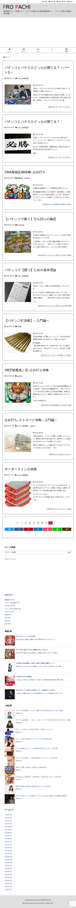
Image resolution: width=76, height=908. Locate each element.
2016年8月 (8, 869)
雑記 (8, 624)
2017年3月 (8, 848)
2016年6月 (8, 874)
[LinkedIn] (38, 529)
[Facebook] (19, 529)
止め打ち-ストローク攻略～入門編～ (31, 420)
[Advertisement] (38, 32)
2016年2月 (8, 886)
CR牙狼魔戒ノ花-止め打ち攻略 (27, 370)
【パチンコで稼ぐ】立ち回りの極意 (30, 219)
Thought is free (49, 903)
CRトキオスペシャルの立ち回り (26, 636)
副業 (7, 621)
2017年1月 (8, 854)
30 (46, 523)
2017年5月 (8, 842)
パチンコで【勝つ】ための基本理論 (30, 270)
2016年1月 (8, 889)
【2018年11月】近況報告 (24, 676)
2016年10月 (9, 863)
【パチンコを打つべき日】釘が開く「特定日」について (34, 729)
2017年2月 (8, 851)
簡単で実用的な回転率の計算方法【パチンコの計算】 (33, 786)
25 (26, 523)
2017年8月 (8, 833)
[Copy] (66, 529)
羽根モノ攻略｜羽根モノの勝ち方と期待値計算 (31, 767)
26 (30, 523)
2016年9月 (8, 866)
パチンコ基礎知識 (23, 78)
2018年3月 (8, 818)
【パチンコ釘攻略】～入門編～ (27, 320)
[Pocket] (47, 529)
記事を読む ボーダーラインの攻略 (59, 509)
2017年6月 (8, 839)
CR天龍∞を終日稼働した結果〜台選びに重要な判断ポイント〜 (35, 663)
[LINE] (57, 529)
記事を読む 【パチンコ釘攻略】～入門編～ (56, 355)
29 (42, 523)
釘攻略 (19, 326)
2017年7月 (8, 836)
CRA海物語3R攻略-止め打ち (25, 172)
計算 (8, 618)
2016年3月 (8, 883)
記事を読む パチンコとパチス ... (59, 107)
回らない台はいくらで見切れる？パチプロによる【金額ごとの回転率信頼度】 (41, 796)
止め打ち (27, 178)
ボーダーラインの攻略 (21, 469)
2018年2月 (8, 821)
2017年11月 (8, 824)
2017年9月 (8, 830)
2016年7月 (8, 871)
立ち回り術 (20, 225)
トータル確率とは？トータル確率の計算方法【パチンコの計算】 (37, 748)
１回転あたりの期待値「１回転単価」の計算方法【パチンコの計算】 (39, 777)
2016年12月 (9, 857)
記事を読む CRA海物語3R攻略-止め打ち (56, 204)
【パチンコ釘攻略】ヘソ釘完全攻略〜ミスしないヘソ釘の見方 (36, 758)
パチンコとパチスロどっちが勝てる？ (32, 121)
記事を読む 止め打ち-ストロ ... (60, 454)
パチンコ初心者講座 (13, 609)
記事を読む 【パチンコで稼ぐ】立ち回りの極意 (54, 255)
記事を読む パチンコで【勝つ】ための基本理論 (54, 306)
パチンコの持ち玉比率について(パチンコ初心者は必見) (34, 739)
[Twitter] (9, 529)
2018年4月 (8, 815)
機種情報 (20, 178)
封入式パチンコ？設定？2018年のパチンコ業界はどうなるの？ (35, 690)
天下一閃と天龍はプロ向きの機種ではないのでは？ (32, 650)
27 (34, 523)
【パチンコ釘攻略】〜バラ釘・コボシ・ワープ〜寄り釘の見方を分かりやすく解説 (43, 720)
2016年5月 (8, 877)
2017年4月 (8, 845)
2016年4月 (8, 880)
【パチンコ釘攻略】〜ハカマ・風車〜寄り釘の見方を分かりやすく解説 (39, 710)
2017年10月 (9, 827)
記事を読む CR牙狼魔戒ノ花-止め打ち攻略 (56, 405)
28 (38, 523)
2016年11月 (8, 860)
